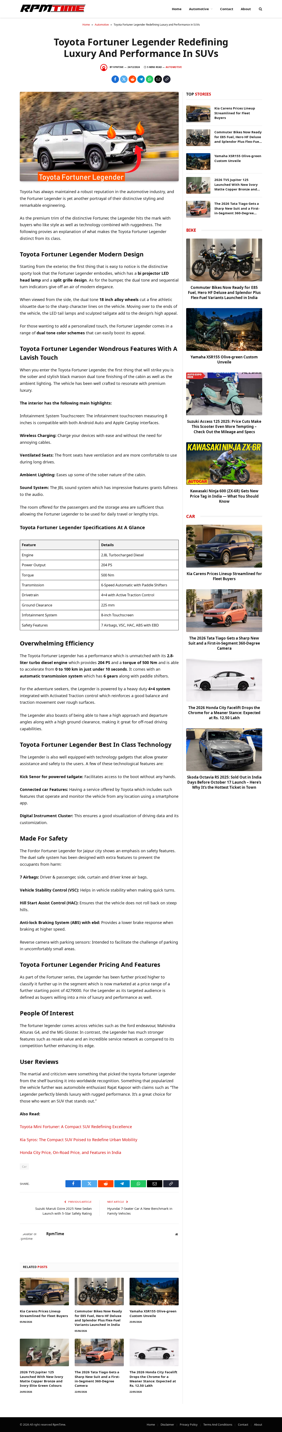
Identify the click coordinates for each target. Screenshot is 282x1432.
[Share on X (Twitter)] (124, 79)
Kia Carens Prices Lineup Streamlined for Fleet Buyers (44, 1313)
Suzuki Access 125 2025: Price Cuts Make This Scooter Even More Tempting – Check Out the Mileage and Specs (224, 426)
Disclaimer (167, 1424)
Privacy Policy (189, 1424)
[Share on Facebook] (115, 79)
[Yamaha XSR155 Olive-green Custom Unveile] (154, 1291)
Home (177, 9)
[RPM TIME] (53, 9)
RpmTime (118, 67)
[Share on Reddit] (132, 79)
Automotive (199, 9)
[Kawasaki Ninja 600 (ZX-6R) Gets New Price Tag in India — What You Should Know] (224, 463)
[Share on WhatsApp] (149, 79)
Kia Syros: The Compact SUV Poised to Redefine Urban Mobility (78, 1139)
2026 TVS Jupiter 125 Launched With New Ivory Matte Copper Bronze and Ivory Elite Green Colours (41, 1379)
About (246, 9)
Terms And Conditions (217, 1424)
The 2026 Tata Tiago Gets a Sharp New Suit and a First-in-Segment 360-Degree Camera (97, 1379)
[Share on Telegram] (141, 79)
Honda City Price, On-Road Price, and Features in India (70, 1152)
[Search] (260, 9)
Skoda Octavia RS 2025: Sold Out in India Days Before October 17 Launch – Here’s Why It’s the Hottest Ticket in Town (224, 782)
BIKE (191, 230)
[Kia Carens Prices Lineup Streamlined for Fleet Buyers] (44, 1291)
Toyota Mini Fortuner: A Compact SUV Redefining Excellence (76, 1126)
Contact (226, 9)
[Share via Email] (158, 79)
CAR (190, 516)
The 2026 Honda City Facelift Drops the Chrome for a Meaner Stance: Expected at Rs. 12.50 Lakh (153, 1379)
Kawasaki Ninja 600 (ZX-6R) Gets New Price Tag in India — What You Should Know (224, 496)
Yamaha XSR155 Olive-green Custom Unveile (153, 1313)
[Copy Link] (167, 79)
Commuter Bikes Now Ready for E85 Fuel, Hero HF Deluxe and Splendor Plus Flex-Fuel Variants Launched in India (98, 1318)
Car (24, 1167)
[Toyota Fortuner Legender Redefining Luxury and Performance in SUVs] (99, 136)
